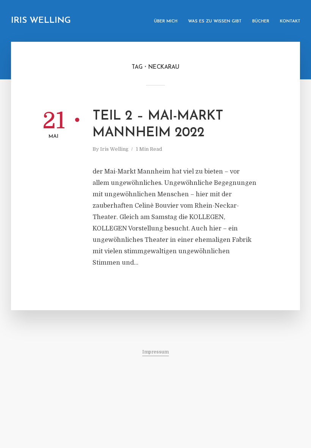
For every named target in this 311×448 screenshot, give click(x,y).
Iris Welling (41, 20)
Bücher (260, 21)
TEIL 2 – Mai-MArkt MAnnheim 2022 (158, 125)
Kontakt (290, 21)
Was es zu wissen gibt (215, 21)
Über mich (165, 21)
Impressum (155, 352)
